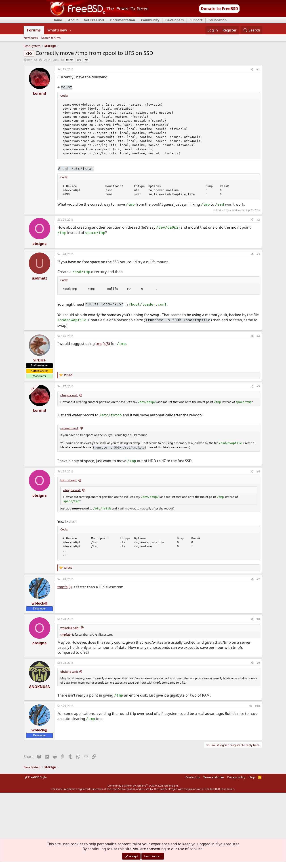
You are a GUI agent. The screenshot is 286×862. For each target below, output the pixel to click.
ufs (79, 60)
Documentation (122, 20)
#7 (258, 579)
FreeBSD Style (36, 777)
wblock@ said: (69, 628)
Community (150, 20)
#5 (258, 386)
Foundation (217, 20)
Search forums (51, 38)
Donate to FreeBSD (219, 8)
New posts (31, 38)
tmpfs (69, 60)
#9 (258, 663)
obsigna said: (69, 395)
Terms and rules (213, 777)
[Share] (252, 69)
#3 (258, 254)
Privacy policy (236, 777)
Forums (34, 30)
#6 (258, 471)
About (73, 20)
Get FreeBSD (94, 20)
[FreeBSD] (97, 15)
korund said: (68, 480)
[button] (70, 30)
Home (57, 20)
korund (32, 60)
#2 (258, 219)
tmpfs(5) (103, 343)
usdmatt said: (69, 428)
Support (196, 20)
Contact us (192, 777)
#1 (258, 69)
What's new (57, 30)
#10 (257, 706)
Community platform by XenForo (143, 785)
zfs (86, 60)
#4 (258, 336)
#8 (258, 619)
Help (252, 777)
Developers (174, 20)
